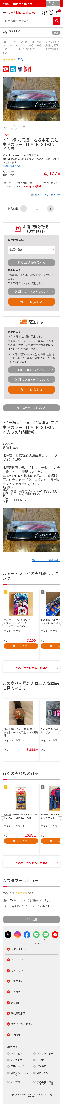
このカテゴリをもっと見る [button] (31, 668)
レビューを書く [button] (31, 919)
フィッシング (52, 42)
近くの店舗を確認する (31, 262)
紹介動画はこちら (12, 166)
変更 (56, 32)
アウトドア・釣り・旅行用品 (26, 42)
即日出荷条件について (31, 370)
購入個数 (13, 208)
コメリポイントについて (47, 195)
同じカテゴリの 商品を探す (46, 560)
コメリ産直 (16, 1053)
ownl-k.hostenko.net (22, 12)
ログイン (33, 906)
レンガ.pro (16, 1060)
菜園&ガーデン (18, 1066)
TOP (5, 42)
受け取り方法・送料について (31, 291)
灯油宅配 (41, 1066)
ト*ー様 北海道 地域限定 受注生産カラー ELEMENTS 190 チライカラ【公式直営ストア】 (31, 49)
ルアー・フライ (14, 45)
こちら (14, 349)
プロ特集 (15, 1081)
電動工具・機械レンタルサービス (46, 1082)
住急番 (40, 1060)
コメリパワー (44, 1073)
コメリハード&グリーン (20, 1074)
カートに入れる (31, 301)
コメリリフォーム (46, 1053)
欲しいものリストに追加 (31, 408)
